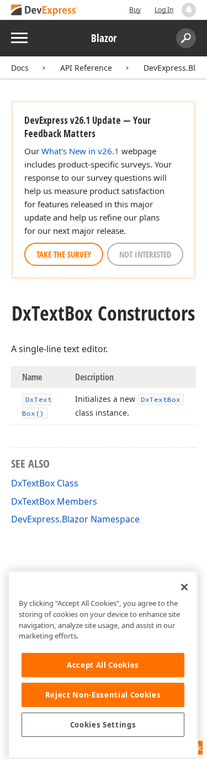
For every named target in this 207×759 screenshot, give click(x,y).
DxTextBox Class (44, 483)
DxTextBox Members (54, 501)
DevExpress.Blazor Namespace (75, 519)
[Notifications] (189, 10)
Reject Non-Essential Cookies (103, 695)
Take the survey (63, 254)
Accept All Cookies (103, 665)
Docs (20, 67)
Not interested (145, 254)
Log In (164, 9)
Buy (135, 9)
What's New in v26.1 (80, 150)
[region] (103, 664)
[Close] (184, 587)
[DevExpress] (44, 11)
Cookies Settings (103, 725)
